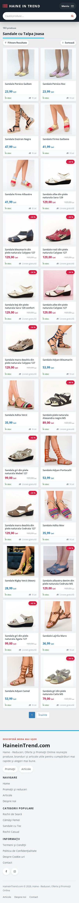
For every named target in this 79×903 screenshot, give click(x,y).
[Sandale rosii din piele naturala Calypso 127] (58, 230)
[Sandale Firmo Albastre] (20, 174)
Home (6, 783)
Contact (7, 862)
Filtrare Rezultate (17, 42)
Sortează (69, 42)
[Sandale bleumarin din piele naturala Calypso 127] (20, 230)
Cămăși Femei (11, 820)
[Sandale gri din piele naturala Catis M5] (58, 671)
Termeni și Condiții (14, 845)
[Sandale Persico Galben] (20, 64)
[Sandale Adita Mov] (58, 505)
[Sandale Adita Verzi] (20, 395)
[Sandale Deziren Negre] (20, 119)
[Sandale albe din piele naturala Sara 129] (58, 174)
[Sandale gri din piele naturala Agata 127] (20, 616)
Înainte (43, 715)
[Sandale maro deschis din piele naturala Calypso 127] (20, 340)
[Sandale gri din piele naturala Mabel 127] (20, 450)
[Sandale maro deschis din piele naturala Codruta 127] (20, 505)
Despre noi (9, 801)
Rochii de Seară (12, 814)
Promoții (10, 769)
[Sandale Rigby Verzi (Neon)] (20, 561)
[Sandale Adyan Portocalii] (58, 450)
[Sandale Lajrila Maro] (58, 616)
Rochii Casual (11, 831)
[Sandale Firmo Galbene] (58, 119)
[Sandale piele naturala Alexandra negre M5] (58, 395)
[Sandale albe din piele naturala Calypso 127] (58, 285)
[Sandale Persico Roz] (58, 64)
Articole (26, 769)
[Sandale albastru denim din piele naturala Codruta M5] (58, 561)
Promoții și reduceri (15, 789)
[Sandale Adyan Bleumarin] (58, 340)
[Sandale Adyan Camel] (20, 671)
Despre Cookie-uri (14, 856)
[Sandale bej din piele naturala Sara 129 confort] (20, 285)
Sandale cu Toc (12, 826)
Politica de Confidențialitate (20, 851)
